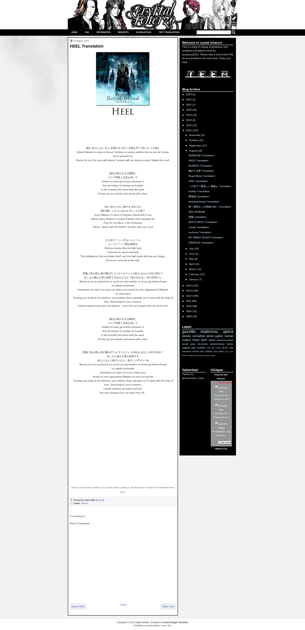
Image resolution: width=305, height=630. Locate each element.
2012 (189, 295)
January (194, 279)
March (193, 269)
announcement (225, 340)
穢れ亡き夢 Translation (201, 170)
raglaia (186, 347)
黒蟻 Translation (198, 217)
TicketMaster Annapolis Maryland (147, 625)
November (195, 135)
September (195, 145)
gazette (189, 331)
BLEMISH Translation (200, 165)
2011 (189, 301)
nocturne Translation (200, 232)
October (194, 140)
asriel (210, 336)
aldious (209, 351)
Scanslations (143, 32)
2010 (189, 306)
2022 (189, 104)
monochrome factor (221, 343)
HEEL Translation (86, 46)
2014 (189, 285)
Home (74, 32)
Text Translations (169, 32)
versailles (198, 336)
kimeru (195, 351)
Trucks (164, 625)
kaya (213, 355)
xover (185, 343)
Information (103, 32)
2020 (189, 109)
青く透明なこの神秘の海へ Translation (210, 206)
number (201, 347)
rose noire (218, 351)
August (193, 150)
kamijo (85, 503)
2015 (189, 130)
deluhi (212, 340)
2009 (189, 311)
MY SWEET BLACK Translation (206, 237)
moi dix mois (214, 347)
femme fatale (187, 355)
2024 (189, 94)
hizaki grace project (202, 355)
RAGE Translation (198, 160)
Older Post (168, 606)
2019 (189, 115)
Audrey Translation (199, 191)
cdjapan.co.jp (221, 449)
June (192, 253)
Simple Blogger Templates (175, 622)
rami (202, 351)
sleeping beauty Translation (204, 201)
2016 (189, 125)
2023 (189, 99)
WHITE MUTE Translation (203, 222)
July (191, 248)
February (194, 274)
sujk (193, 347)
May (192, 258)
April (192, 264)
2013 (189, 290)
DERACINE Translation (201, 155)
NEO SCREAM (197, 211)
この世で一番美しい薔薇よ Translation (210, 186)
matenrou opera (217, 331)
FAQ (87, 32)
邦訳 (225, 347)
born (204, 340)
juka (193, 343)
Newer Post (78, 606)
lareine (186, 336)
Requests (123, 32)
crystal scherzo (142, 622)
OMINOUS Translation (201, 242)
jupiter (219, 336)
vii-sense (203, 343)
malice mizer (191, 340)
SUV (169, 625)
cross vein (228, 351)
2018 (189, 120)
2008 (189, 316)
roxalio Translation (199, 227)
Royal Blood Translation (202, 176)
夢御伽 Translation (199, 196)
